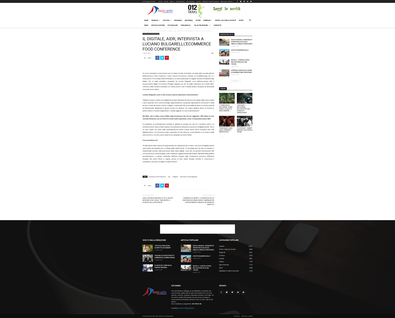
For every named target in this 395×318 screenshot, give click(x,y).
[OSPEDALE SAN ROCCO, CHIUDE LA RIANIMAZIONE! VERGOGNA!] (224, 72)
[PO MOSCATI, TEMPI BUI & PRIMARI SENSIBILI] (148, 268)
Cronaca (154, 20)
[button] (249, 20)
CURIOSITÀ (217, 25)
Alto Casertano (190, 1)
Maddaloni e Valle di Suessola (211, 1)
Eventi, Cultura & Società (225, 20)
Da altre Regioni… (201, 25)
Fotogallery (173, 25)
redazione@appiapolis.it (187, 308)
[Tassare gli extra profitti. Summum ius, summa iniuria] (148, 258)
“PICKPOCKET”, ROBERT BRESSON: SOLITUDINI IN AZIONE (244, 130)
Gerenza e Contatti (247, 316)
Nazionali (189, 20)
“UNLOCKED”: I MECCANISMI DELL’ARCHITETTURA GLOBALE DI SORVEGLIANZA (243, 108)
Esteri (198, 20)
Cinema (222, 102)
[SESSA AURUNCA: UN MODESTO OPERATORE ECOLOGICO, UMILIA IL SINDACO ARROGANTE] (224, 42)
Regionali (178, 20)
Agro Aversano (181, 1)
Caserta (166, 1)
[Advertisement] (178, 67)
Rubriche (206, 20)
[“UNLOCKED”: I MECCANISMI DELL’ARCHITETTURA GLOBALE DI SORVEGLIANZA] (245, 98)
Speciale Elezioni (158, 25)
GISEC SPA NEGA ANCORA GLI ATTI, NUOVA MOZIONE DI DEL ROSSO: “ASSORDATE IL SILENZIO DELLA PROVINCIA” (158, 200)
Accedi (160, 1)
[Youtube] (250, 1)
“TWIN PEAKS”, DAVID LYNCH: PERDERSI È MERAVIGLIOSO (225, 130)
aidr (169, 176)
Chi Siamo (237, 316)
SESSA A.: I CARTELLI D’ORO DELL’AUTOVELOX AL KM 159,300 (240, 62)
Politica (166, 20)
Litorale (198, 1)
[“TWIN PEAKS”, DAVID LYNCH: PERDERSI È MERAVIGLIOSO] (227, 121)
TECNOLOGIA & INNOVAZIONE (157, 31)
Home (146, 20)
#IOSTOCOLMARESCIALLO (240, 50)
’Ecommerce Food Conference (157, 176)
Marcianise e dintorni (226, 1)
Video (146, 25)
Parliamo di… (186, 25)
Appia (171, 1)
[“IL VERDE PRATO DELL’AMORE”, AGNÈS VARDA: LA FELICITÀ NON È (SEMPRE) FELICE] (227, 98)
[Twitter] (240, 1)
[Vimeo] (244, 1)
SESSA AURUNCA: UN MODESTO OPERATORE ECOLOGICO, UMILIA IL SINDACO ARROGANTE (241, 42)
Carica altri (235, 81)
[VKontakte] (247, 1)
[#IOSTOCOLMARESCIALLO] (224, 52)
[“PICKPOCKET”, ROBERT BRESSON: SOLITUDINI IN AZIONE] (245, 121)
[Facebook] (237, 1)
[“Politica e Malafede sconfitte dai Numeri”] (148, 248)
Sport (241, 20)
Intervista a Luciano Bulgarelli (188, 176)
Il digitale (175, 176)
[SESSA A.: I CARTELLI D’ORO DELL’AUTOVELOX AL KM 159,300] (224, 62)
